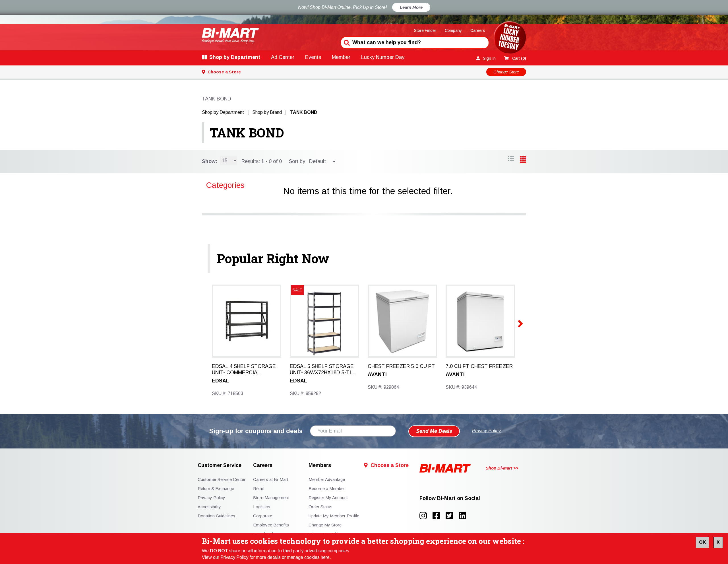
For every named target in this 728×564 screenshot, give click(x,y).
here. (326, 557)
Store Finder (425, 30)
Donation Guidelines (216, 515)
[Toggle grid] (511, 160)
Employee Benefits (271, 524)
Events (313, 57)
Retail (258, 488)
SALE (297, 290)
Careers (477, 30)
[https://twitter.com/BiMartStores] (452, 515)
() (519, 58)
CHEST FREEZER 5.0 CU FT (401, 366)
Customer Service (219, 465)
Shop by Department (234, 57)
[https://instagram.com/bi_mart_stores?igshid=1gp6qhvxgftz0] (426, 515)
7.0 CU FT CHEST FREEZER (479, 366)
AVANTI (377, 374)
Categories (225, 185)
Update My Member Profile (334, 515)
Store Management (271, 497)
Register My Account (328, 497)
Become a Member (327, 488)
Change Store (506, 71)
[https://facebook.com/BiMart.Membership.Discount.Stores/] (439, 515)
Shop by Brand (267, 112)
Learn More (411, 7)
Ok (702, 542)
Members (320, 465)
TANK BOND (247, 132)
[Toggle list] (523, 160)
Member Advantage (327, 479)
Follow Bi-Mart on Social (449, 498)
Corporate (262, 515)
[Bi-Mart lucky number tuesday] (509, 38)
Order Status (320, 506)
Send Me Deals (434, 431)
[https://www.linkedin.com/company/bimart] (464, 515)
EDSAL (220, 381)
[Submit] (346, 42)
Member (341, 57)
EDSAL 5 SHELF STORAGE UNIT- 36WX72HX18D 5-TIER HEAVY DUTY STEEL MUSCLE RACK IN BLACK (324, 369)
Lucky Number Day (382, 57)
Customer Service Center (221, 479)
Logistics (261, 506)
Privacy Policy (234, 557)
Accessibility (209, 506)
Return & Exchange (216, 488)
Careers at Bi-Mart (270, 479)
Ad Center (282, 57)
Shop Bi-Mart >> (502, 468)
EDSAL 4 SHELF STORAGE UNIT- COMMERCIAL (244, 369)
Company (453, 30)
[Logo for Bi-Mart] (230, 35)
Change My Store (325, 524)
